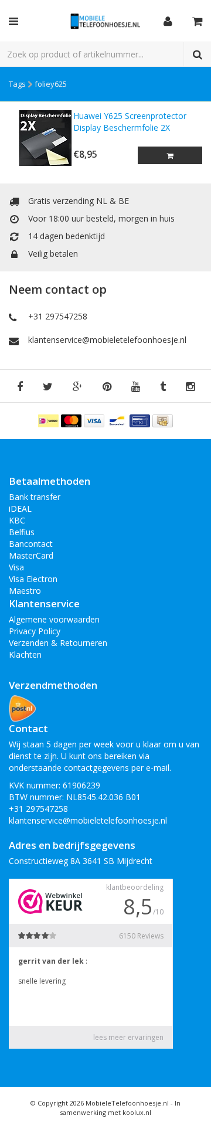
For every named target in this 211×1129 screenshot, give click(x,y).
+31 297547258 (57, 316)
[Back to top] (191, 1109)
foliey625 (51, 84)
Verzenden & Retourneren (58, 642)
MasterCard (31, 555)
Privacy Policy (34, 631)
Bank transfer (34, 496)
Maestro (25, 590)
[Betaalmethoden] (49, 420)
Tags (17, 84)
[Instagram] (190, 387)
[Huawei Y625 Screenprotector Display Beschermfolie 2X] (41, 138)
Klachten (25, 654)
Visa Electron (33, 578)
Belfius (22, 532)
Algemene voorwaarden (54, 619)
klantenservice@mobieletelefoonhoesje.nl (107, 339)
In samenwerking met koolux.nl (120, 1108)
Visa (16, 567)
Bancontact (31, 543)
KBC (17, 520)
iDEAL (20, 508)
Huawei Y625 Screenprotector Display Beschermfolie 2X (129, 121)
